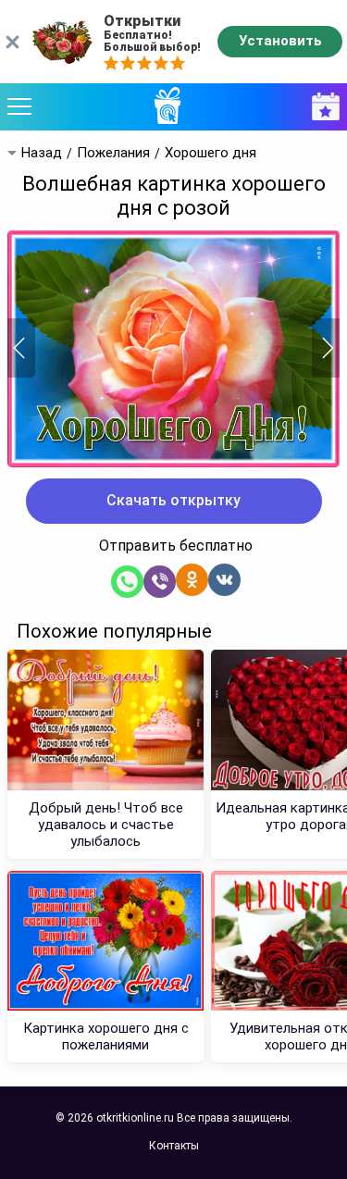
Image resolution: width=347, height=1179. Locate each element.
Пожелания (113, 153)
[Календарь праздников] (321, 107)
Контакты (174, 1145)
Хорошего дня (210, 153)
